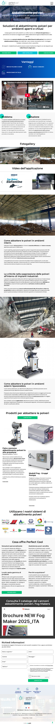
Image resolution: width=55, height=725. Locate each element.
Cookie (30, 717)
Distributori (20, 710)
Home (27, 9)
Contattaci (38, 680)
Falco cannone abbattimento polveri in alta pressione (14, 450)
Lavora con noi (34, 710)
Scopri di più (5, 481)
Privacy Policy (50, 665)
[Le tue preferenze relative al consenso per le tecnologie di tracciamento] (52, 722)
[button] (2, 156)
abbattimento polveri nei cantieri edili (26, 258)
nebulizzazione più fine (38, 396)
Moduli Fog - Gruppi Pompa (38, 474)
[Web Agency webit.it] (29, 723)
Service (27, 710)
